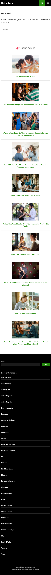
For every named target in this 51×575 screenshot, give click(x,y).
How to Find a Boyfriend (25, 76)
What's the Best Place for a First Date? (25, 254)
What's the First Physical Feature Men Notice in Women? (26, 105)
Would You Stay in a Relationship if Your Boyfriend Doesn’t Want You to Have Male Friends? (25, 343)
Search (3, 361)
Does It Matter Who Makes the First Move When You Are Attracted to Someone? (25, 166)
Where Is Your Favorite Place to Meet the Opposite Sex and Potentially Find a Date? (25, 134)
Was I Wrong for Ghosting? (25, 313)
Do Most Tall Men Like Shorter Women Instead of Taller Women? (25, 284)
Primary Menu (48, 3)
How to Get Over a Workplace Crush (25, 195)
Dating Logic (7, 3)
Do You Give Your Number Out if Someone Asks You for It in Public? (25, 225)
